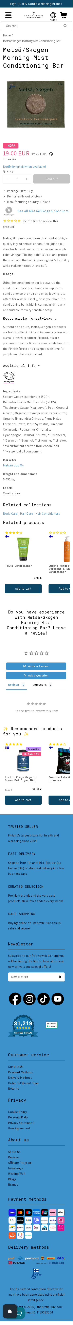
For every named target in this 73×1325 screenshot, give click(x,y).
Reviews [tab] (13, 684)
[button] (53, 15)
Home (7, 35)
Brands (13, 1184)
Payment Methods (20, 1072)
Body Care (10, 513)
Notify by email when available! (24, 167)
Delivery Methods (20, 1078)
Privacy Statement (20, 1123)
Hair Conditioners (47, 513)
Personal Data (18, 1117)
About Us (14, 1152)
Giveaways (15, 1168)
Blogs (12, 1179)
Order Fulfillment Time (23, 1083)
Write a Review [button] (38, 666)
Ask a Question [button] (38, 675)
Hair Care (26, 513)
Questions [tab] (40, 684)
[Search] (65, 25)
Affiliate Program (20, 1163)
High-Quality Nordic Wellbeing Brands (36, 4)
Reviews (13, 1157)
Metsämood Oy (13, 465)
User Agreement (19, 1128)
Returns (13, 1088)
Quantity (8, 171)
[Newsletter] (60, 976)
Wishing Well (16, 1174)
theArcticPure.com (49, 1307)
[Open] (10, 1311)
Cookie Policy (17, 1112)
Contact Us (15, 1067)
